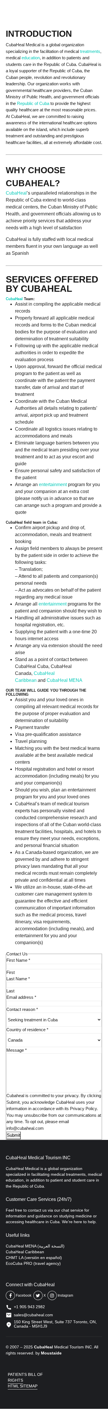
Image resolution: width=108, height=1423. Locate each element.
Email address (21, 997)
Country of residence (27, 1029)
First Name (18, 960)
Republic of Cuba (33, 103)
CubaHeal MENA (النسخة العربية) (35, 1246)
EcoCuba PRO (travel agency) (33, 1263)
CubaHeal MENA (64, 680)
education (31, 57)
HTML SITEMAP (22, 1386)
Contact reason (22, 1009)
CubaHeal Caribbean (25, 1251)
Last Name (18, 978)
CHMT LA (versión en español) (34, 1257)
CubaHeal (16, 193)
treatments (90, 51)
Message (16, 1050)
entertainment (53, 484)
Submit (13, 1135)
